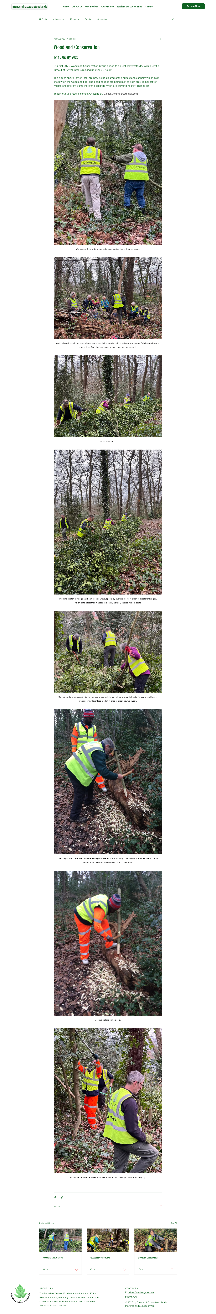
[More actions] (160, 39)
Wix (153, 1306)
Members (74, 19)
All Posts (43, 19)
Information (102, 19)
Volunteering (58, 19)
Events (88, 19)
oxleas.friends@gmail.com (141, 1292)
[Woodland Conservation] (108, 1240)
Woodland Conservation (53, 1257)
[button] (173, 19)
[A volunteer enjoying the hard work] (155, 1240)
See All (174, 1223)
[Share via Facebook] (55, 1197)
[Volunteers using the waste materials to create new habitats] (60, 1240)
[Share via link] (62, 1197)
